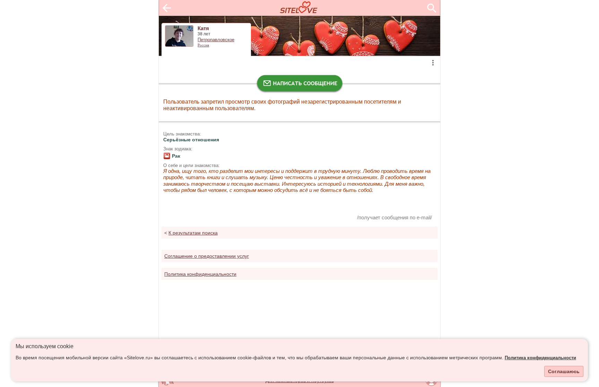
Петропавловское (216, 39)
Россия (203, 45)
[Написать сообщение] (299, 84)
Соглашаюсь (564, 371)
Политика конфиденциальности (540, 357)
